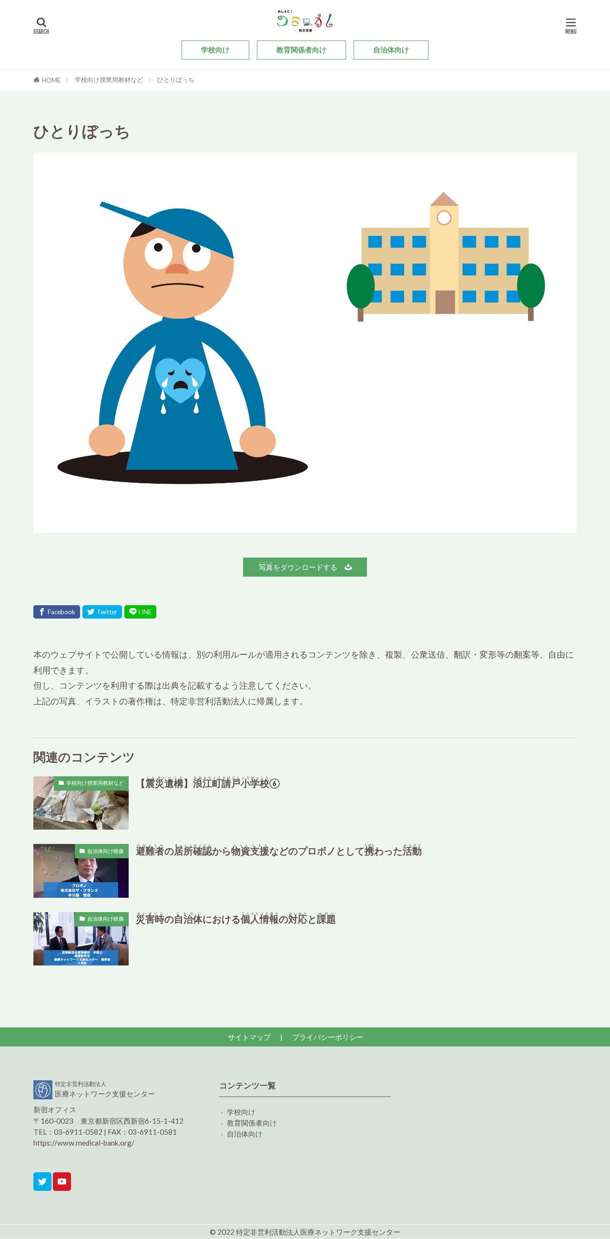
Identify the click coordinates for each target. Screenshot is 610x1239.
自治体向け (391, 49)
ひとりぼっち (175, 79)
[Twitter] (102, 612)
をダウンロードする (302, 565)
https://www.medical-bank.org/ (83, 1142)
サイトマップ (249, 1037)
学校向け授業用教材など (109, 79)
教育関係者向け (301, 49)
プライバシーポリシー (328, 1037)
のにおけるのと (236, 918)
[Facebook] (56, 612)
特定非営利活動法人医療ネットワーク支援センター (318, 1232)
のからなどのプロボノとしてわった (279, 850)
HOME (51, 80)
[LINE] (140, 612)
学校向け (215, 49)
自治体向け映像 (105, 851)
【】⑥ (208, 782)
